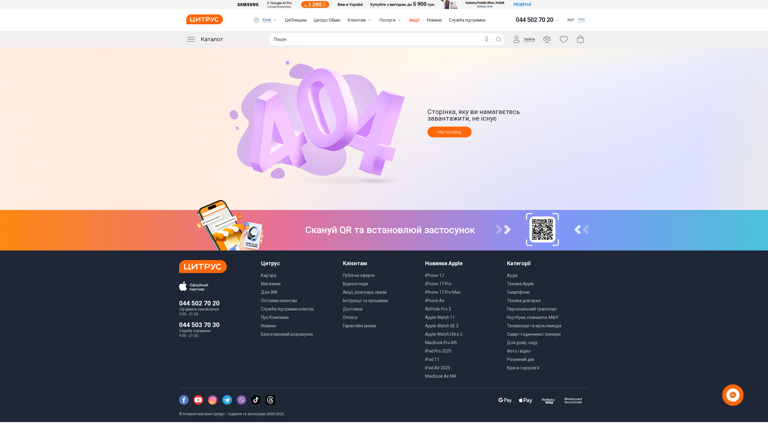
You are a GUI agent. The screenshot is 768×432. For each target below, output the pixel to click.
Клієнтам (357, 20)
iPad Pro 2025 (438, 351)
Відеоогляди (355, 283)
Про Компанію (275, 317)
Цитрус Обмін (327, 20)
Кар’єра (268, 275)
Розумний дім (520, 359)
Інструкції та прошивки (365, 300)
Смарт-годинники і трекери (534, 334)
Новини (434, 20)
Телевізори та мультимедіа (534, 325)
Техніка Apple (520, 283)
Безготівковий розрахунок (287, 334)
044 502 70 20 (199, 303)
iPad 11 (432, 359)
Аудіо (512, 275)
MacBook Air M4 (440, 376)
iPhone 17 (434, 275)
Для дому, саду (522, 342)
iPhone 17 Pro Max (442, 292)
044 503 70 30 (199, 324)
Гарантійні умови (359, 325)
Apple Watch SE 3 (441, 325)
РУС (581, 20)
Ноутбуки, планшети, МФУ (532, 317)
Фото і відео (519, 351)
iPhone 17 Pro (438, 283)
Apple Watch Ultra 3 (443, 334)
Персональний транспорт (532, 309)
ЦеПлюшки (296, 20)
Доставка (352, 309)
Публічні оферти (359, 275)
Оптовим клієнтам (279, 300)
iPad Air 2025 (437, 367)
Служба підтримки (467, 20)
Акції (414, 20)
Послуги (387, 20)
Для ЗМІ (269, 292)
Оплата (350, 317)
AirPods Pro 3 (438, 309)
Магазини (270, 283)
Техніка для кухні (524, 300)
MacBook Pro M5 (441, 342)
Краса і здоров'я (523, 367)
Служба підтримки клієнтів (287, 309)
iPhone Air (435, 300)
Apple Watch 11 (440, 317)
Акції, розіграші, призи (365, 292)
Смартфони (518, 292)
